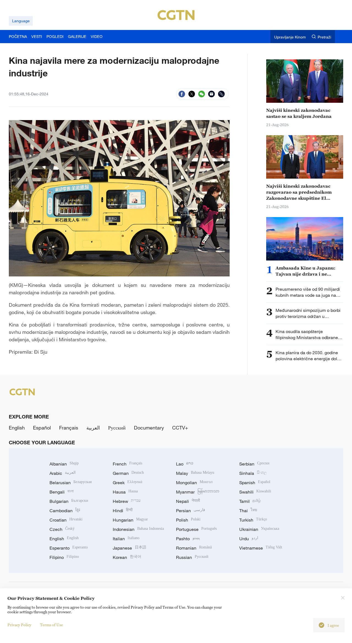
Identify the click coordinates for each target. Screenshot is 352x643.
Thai (248, 510)
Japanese (129, 548)
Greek (127, 482)
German (128, 473)
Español (42, 428)
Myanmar (197, 492)
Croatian (66, 520)
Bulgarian (69, 501)
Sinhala (253, 473)
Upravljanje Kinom (290, 37)
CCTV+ (180, 428)
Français (68, 428)
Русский (117, 428)
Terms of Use (51, 624)
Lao (184, 464)
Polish (188, 520)
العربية (93, 428)
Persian (190, 510)
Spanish (254, 482)
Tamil (250, 501)
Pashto (188, 538)
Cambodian (65, 510)
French (127, 464)
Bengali (62, 492)
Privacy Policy (19, 624)
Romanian (194, 548)
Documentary (149, 428)
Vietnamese (260, 548)
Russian (192, 557)
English (17, 428)
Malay (195, 473)
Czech (62, 529)
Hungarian (130, 520)
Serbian (254, 464)
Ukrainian (259, 529)
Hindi (123, 510)
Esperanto (69, 548)
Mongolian (194, 482)
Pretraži (324, 37)
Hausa (125, 492)
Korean (127, 557)
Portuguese (196, 529)
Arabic (63, 473)
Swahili (255, 492)
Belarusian (71, 482)
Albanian (64, 464)
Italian (126, 538)
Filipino (64, 557)
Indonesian (138, 529)
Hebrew (127, 501)
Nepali (188, 501)
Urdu (248, 538)
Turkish (253, 520)
